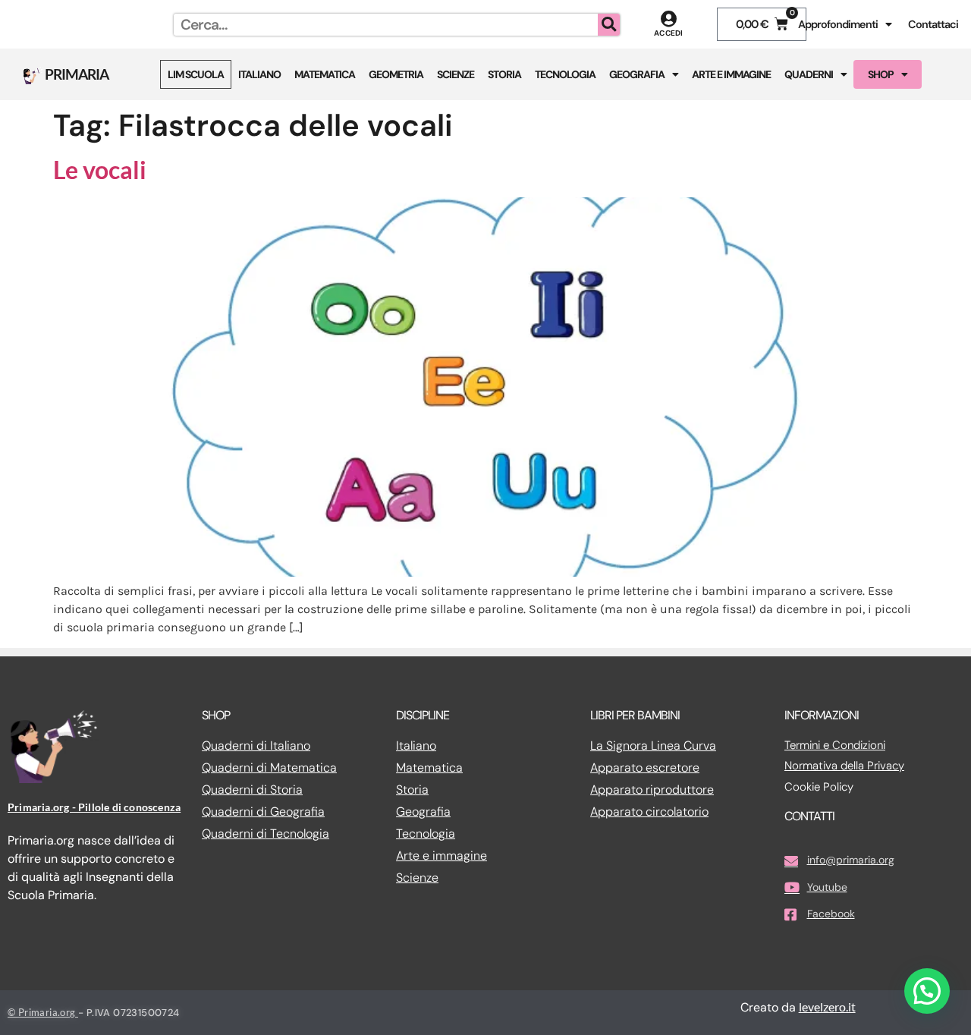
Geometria (396, 74)
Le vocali (99, 169)
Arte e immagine (731, 74)
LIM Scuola (196, 74)
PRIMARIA (76, 74)
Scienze (455, 74)
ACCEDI (668, 33)
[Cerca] (609, 25)
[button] (927, 991)
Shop (881, 74)
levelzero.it (827, 1006)
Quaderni (808, 74)
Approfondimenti (838, 24)
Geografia (637, 74)
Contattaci (933, 24)
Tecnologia (565, 74)
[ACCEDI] (668, 19)
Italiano (259, 74)
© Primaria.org (43, 1012)
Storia (504, 74)
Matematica (324, 74)
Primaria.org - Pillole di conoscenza (94, 807)
